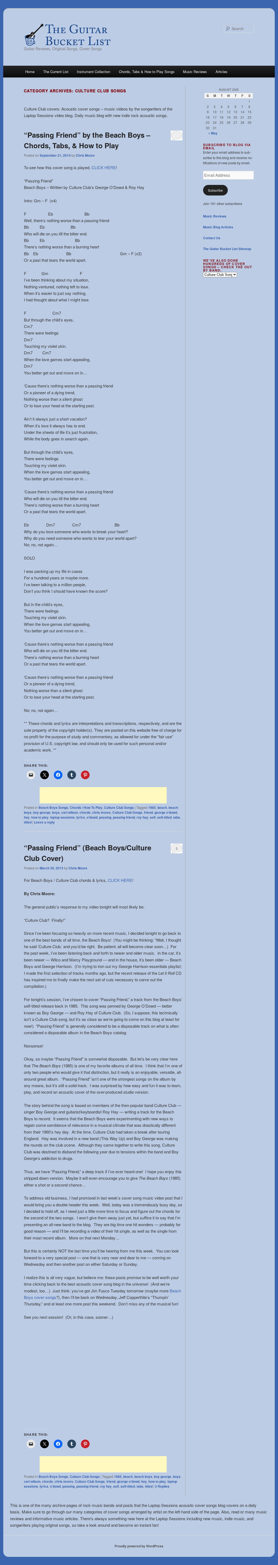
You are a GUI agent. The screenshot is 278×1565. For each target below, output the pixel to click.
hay (27, 817)
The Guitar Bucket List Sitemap (227, 248)
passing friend (124, 817)
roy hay (142, 817)
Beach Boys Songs (53, 807)
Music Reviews (195, 71)
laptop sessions (62, 817)
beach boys (143, 1476)
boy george (41, 812)
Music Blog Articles (218, 227)
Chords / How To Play (86, 807)
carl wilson (69, 812)
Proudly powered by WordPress (139, 1546)
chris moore (101, 812)
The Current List (55, 71)
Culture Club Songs (119, 807)
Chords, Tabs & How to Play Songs (147, 71)
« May (212, 133)
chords (85, 812)
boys (56, 812)
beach (162, 807)
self (153, 817)
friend (148, 812)
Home (29, 71)
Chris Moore (85, 155)
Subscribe (215, 190)
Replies (162, 1486)
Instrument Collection (93, 71)
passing (105, 817)
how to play (40, 817)
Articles (222, 71)
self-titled (164, 817)
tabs (176, 817)
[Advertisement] (103, 795)
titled (27, 822)
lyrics (80, 817)
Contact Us (211, 237)
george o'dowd (165, 812)
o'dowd (92, 817)
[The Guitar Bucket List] (67, 35)
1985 (152, 807)
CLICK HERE (103, 167)
